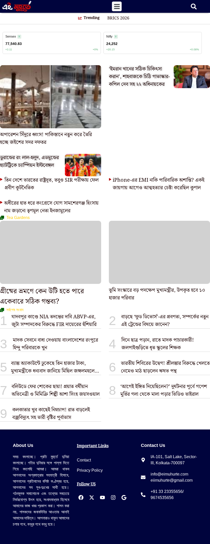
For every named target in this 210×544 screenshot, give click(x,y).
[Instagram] (113, 497)
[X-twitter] (92, 497)
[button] (117, 6)
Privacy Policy (90, 470)
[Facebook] (81, 497)
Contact (84, 460)
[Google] (124, 497)
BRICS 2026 (118, 18)
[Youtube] (102, 497)
